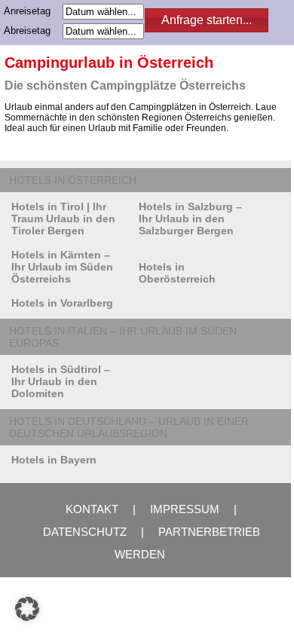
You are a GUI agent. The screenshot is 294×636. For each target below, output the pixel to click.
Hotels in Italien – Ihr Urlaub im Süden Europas (123, 337)
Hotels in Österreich (72, 180)
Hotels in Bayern (53, 460)
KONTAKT (92, 509)
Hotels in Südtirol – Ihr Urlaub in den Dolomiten (60, 381)
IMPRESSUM (184, 509)
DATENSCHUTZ (85, 531)
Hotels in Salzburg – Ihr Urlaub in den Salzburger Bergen (190, 218)
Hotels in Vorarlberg (62, 303)
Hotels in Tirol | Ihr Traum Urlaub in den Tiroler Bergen (63, 218)
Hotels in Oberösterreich (177, 273)
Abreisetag (32, 30)
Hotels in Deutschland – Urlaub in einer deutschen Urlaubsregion (129, 427)
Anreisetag (32, 11)
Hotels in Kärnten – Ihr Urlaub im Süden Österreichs (62, 267)
